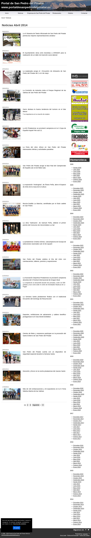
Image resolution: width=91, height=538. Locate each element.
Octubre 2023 (77, 249)
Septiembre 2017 (78, 423)
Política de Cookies (85, 535)
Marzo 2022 (77, 292)
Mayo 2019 (76, 373)
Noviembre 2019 (78, 361)
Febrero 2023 (77, 265)
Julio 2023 (76, 255)
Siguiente (36, 405)
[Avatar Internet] (79, 121)
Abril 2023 (76, 261)
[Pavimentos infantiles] (79, 132)
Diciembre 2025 (78, 188)
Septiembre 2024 (78, 223)
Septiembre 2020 (78, 337)
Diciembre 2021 (78, 302)
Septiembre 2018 (78, 394)
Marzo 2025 (77, 206)
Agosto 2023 (77, 253)
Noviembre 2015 (78, 476)
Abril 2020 (76, 347)
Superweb (85, 534)
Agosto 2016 (77, 453)
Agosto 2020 (77, 339)
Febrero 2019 (77, 379)
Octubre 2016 (77, 449)
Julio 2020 (76, 341)
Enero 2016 (77, 467)
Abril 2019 (76, 375)
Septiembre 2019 (78, 365)
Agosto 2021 (77, 310)
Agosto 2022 (77, 282)
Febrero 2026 (77, 179)
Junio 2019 (76, 371)
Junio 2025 (76, 200)
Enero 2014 (77, 524)
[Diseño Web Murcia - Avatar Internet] (89, 534)
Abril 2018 (76, 404)
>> (43, 405)
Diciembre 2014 (78, 502)
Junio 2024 (76, 229)
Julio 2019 (76, 369)
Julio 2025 (76, 198)
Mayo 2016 (76, 459)
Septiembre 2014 (78, 508)
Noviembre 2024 (78, 219)
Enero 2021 (77, 324)
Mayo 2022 (76, 288)
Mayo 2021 (76, 316)
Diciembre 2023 (78, 245)
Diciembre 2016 (78, 445)
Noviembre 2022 (78, 276)
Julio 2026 (76, 169)
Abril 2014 (76, 518)
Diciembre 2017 (78, 417)
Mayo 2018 (76, 402)
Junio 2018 (76, 400)
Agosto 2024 (77, 225)
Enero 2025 (77, 210)
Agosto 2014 (77, 510)
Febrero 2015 (77, 494)
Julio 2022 (76, 284)
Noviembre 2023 (78, 247)
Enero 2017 (77, 438)
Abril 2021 (76, 318)
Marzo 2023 (77, 263)
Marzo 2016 (77, 463)
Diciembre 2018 (78, 388)
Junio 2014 (76, 514)
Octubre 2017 (77, 421)
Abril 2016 (76, 461)
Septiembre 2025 (78, 194)
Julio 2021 (76, 312)
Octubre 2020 (77, 335)
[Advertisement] (80, 44)
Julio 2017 (76, 427)
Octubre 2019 (77, 363)
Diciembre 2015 (78, 474)
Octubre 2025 (77, 192)
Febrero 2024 (77, 236)
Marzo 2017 (77, 434)
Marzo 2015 (77, 492)
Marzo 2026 (77, 177)
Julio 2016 (76, 455)
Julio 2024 (76, 227)
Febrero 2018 (77, 408)
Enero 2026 (77, 181)
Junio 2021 (76, 314)
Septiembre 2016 (78, 451)
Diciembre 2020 (78, 331)
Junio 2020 (76, 343)
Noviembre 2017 (78, 419)
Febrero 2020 (77, 351)
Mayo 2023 (76, 259)
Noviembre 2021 (78, 304)
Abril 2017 (76, 432)
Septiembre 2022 (78, 280)
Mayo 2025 (76, 202)
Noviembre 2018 (78, 390)
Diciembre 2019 (78, 360)
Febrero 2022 (77, 294)
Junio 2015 (76, 486)
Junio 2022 (76, 286)
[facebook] (86, 530)
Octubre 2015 (77, 478)
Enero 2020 (77, 353)
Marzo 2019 (77, 377)
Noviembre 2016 (78, 447)
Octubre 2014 (77, 506)
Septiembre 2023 (78, 251)
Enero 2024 (77, 238)
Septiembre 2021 (78, 308)
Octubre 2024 (77, 221)
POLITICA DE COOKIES (19, 524)
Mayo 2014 (76, 516)
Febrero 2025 (77, 208)
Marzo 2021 (77, 320)
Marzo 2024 (77, 234)
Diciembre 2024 (78, 217)
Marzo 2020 (77, 349)
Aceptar (17, 528)
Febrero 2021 (77, 322)
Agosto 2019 (77, 367)
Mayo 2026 (76, 173)
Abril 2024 (76, 232)
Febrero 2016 (77, 465)
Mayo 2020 (76, 345)
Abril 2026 (76, 175)
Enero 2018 (77, 410)
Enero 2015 (77, 496)
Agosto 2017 (77, 425)
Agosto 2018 (77, 396)
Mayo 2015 (76, 488)
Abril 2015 (76, 490)
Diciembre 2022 (78, 274)
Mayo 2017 (76, 430)
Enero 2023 (77, 267)
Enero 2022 (77, 296)
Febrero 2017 (77, 436)
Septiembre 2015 (78, 480)
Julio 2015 (76, 484)
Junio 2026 (76, 171)
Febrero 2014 (77, 522)
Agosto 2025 (77, 196)
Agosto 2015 (77, 482)
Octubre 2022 (77, 278)
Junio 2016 (76, 457)
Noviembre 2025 (78, 190)
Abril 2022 (76, 290)
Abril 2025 (76, 204)
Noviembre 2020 (78, 333)
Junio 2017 (76, 428)
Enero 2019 (77, 381)
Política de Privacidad (72, 535)
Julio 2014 (76, 512)
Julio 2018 (76, 398)
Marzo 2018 (77, 406)
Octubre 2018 (77, 392)
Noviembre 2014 (78, 504)
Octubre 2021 (77, 306)
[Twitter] (88, 530)
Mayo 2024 (76, 231)
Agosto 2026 (77, 167)
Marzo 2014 (77, 520)
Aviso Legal (63, 535)
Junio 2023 (76, 257)
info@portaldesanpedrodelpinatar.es (10, 535)
